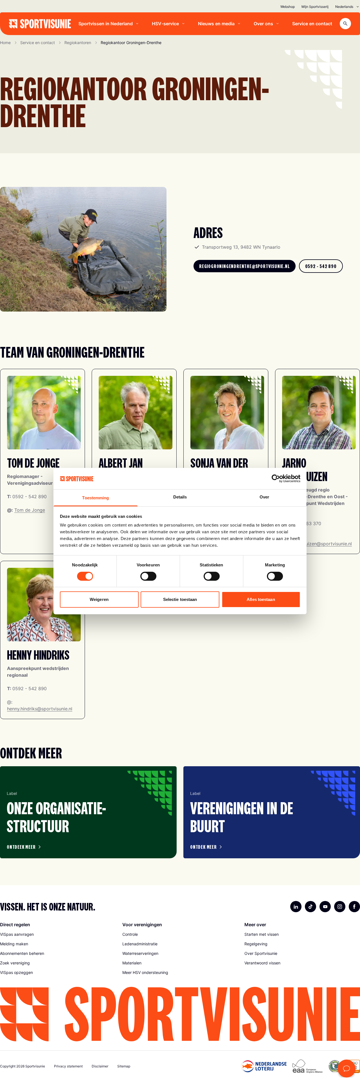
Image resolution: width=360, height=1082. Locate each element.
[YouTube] (325, 906)
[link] (245, 266)
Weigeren (99, 599)
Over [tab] (264, 497)
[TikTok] (310, 906)
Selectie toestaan (180, 599)
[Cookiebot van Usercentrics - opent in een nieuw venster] (275, 478)
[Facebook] (354, 906)
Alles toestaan (261, 599)
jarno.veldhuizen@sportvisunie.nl (317, 543)
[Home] (40, 23)
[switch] (148, 576)
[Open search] (345, 23)
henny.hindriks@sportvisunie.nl (39, 709)
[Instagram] (339, 906)
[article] (88, 812)
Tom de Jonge (29, 510)
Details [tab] (180, 497)
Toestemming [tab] (95, 497)
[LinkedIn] (296, 906)
